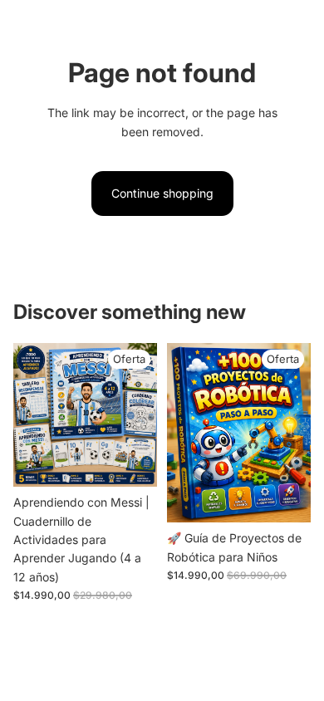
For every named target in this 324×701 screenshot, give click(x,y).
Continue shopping (162, 193)
